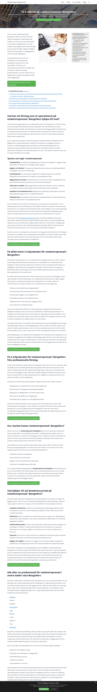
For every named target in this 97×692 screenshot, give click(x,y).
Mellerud (12, 597)
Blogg (84, 2)
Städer (68, 2)
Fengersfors (13, 607)
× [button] (95, 682)
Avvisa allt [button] (54, 689)
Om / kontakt (76, 2)
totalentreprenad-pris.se (29, 218)
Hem (62, 2)
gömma (26, 91)
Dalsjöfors (13, 627)
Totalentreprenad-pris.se (16, 2)
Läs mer (62, 686)
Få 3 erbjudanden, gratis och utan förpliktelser (48, 20)
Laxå (11, 610)
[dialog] (48, 686)
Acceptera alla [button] (43, 689)
